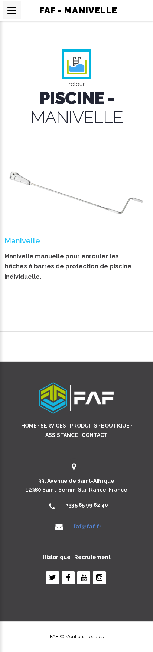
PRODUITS (83, 426)
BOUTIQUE (115, 426)
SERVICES (53, 426)
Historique (57, 557)
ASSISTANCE (61, 435)
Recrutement (92, 557)
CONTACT (95, 435)
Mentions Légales (84, 636)
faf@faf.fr (87, 527)
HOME (29, 426)
